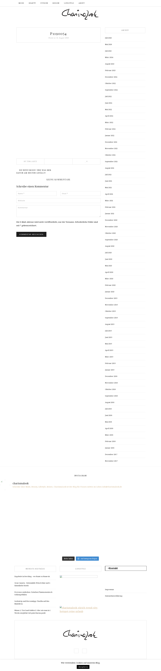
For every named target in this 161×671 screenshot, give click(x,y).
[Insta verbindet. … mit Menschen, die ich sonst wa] (94, 531)
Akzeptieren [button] (83, 667)
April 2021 (109, 194)
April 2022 (109, 116)
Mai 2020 (108, 266)
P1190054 (58, 33)
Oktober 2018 (110, 389)
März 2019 (109, 357)
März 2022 (109, 122)
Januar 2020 (109, 292)
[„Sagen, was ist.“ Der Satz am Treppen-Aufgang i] (40, 547)
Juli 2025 (108, 51)
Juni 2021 (108, 181)
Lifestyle (69, 3)
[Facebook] (134, 3)
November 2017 (111, 461)
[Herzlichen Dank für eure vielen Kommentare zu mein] (121, 500)
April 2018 (109, 428)
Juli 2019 (108, 331)
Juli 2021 (108, 175)
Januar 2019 (109, 370)
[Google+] (65, 161)
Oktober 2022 (110, 83)
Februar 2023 (110, 70)
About (82, 3)
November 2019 (111, 305)
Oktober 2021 (110, 155)
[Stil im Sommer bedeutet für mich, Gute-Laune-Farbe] (67, 516)
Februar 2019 (110, 363)
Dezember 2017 (111, 454)
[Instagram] (138, 3)
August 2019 (109, 324)
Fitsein (44, 3)
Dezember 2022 (111, 77)
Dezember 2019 (111, 298)
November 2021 (111, 148)
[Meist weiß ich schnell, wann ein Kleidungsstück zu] (67, 500)
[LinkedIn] (61, 161)
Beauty (32, 3)
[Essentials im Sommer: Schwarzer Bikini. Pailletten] (148, 500)
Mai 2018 (108, 422)
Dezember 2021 (111, 142)
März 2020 (109, 279)
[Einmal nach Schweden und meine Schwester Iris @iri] (121, 531)
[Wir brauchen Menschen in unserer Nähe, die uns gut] (13, 500)
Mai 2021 (108, 187)
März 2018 (109, 435)
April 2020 (109, 272)
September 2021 (111, 161)
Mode (21, 3)
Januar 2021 (109, 213)
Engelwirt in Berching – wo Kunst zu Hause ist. (32, 576)
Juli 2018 (108, 409)
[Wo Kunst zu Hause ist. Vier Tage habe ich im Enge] (148, 516)
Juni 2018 (108, 415)
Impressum (109, 589)
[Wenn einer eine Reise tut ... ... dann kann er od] (94, 516)
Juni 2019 (108, 337)
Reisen (56, 3)
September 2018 (111, 396)
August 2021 (109, 168)
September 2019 (111, 318)
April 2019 (109, 350)
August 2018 (109, 402)
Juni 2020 (108, 259)
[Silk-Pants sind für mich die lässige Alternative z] (40, 516)
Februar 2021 (110, 207)
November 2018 (111, 383)
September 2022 (111, 90)
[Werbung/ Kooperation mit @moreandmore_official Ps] (94, 500)
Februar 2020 (110, 285)
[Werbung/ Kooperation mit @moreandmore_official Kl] (148, 531)
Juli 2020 (108, 253)
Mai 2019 (108, 344)
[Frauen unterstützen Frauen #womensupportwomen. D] (13, 547)
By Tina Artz (30, 161)
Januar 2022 (109, 135)
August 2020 (109, 246)
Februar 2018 (110, 441)
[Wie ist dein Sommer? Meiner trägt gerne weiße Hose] (13, 516)
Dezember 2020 (111, 220)
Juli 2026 (108, 38)
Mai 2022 (108, 109)
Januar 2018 (109, 448)
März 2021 (109, 201)
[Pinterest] (58, 161)
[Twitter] (54, 161)
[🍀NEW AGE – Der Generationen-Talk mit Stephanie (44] (40, 500)
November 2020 (111, 227)
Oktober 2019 (110, 311)
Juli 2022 (108, 96)
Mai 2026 (108, 44)
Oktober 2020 (110, 233)
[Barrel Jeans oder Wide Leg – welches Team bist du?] (40, 531)
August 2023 (109, 64)
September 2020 (111, 240)
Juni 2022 (108, 103)
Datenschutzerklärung (113, 596)
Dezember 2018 (111, 376)
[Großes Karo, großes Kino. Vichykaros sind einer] (67, 531)
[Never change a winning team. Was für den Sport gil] (121, 516)
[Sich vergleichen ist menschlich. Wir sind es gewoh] (13, 531)
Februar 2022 (110, 129)
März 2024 (109, 57)
